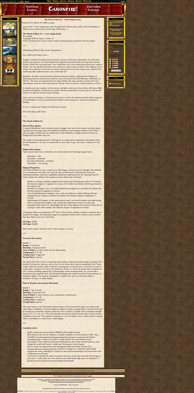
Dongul (52, 23)
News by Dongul (114, 25)
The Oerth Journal (9, 77)
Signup (27, 1)
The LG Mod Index (9, 81)
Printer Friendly (116, 83)
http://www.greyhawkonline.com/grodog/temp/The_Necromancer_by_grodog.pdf (61, 337)
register (90, 376)
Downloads (87, 1)
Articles (63, 1)
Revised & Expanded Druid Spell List (116, 33)
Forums (55, 1)
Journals (71, 1)
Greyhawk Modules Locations (9, 83)
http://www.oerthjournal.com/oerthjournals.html (41, 349)
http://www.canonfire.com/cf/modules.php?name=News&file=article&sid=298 (50, 361)
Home (49, 1)
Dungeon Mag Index (10, 80)
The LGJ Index (9, 78)
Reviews (79, 1)
